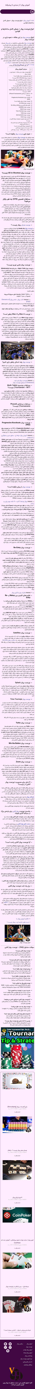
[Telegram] (5, 1343)
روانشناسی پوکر (28, 1356)
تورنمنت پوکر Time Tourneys (23, 111)
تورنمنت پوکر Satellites (24, 107)
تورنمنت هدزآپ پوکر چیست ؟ (24, 82)
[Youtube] (10, 1343)
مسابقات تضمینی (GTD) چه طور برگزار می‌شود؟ (20, 80)
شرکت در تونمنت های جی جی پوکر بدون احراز (19, 64)
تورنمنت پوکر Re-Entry (24, 103)
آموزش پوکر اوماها (28, 1353)
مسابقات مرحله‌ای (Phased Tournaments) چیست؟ (19, 94)
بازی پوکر (8, 43)
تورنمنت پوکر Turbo (25, 113)
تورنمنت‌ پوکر (27, 43)
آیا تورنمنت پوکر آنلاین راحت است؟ (22, 126)
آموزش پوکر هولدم (27, 1350)
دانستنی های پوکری (27, 1362)
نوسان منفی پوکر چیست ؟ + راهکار (17, 1150)
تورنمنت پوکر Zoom (25, 117)
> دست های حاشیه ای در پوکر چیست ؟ (18, 922)
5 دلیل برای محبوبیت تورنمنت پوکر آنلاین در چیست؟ (20, 120)
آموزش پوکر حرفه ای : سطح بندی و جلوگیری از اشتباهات (17, 436)
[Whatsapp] (5, 1347)
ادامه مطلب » (17, 1112)
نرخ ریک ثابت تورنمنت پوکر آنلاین (23, 128)
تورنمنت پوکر (26, 37)
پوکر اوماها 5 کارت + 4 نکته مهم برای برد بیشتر (18, 502)
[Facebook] (7, 1350)
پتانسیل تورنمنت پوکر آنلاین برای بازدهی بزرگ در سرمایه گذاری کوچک (20, 123)
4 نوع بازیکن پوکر (17, 1197)
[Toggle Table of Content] (30, 69)
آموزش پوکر (26, 20)
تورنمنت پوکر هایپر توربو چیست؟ (23, 84)
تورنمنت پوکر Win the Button (23, 115)
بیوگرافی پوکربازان (28, 1365)
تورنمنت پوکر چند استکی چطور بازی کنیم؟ (21, 88)
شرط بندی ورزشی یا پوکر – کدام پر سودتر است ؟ (17, 1330)
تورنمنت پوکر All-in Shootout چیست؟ (21, 78)
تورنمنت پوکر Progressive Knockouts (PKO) (21, 98)
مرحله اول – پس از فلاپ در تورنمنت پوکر (17, 1287)
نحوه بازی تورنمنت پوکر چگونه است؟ (22, 76)
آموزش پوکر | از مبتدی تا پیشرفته (17, 5)
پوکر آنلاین (16, 811)
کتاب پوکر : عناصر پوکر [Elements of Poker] (16, 301)
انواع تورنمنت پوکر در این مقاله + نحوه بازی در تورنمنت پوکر (20, 73)
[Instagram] (10, 1347)
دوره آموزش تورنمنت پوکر (26, 1359)
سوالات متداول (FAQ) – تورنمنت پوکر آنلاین (20, 130)
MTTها (6, 902)
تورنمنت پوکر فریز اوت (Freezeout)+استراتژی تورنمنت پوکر (23, 381)
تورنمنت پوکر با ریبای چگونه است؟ (22, 101)
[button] (32, 11)
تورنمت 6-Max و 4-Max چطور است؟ (22, 86)
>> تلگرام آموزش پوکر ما (23, 919)
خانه (32, 20)
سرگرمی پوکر (20, 1344)
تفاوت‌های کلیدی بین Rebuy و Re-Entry (20, 105)
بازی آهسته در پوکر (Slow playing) (17, 1107)
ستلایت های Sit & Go (8, 640)
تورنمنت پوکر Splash (25, 109)
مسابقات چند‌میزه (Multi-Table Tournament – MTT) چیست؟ (20, 91)
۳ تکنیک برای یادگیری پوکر (22, 593)
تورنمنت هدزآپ (25, 225)
